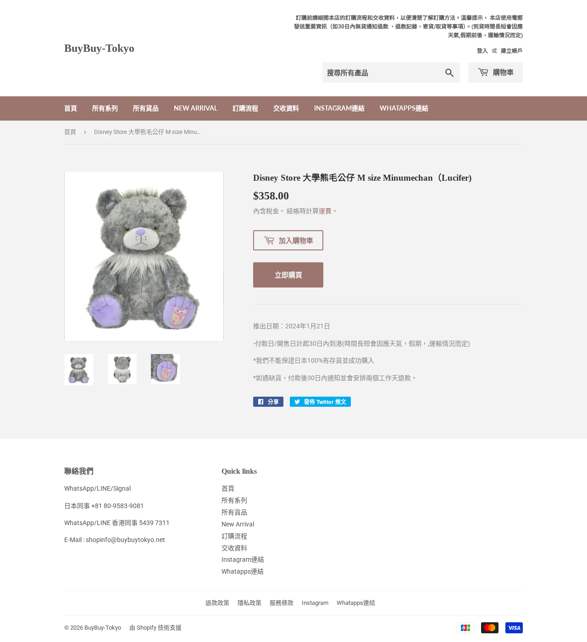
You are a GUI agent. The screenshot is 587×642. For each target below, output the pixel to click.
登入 (482, 51)
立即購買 (288, 275)
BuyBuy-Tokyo (99, 48)
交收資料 (286, 108)
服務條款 (282, 602)
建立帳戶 (512, 51)
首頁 (70, 108)
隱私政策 (249, 602)
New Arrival (195, 108)
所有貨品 (146, 108)
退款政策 (217, 602)
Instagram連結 (339, 108)
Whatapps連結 (404, 108)
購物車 (502, 72)
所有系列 (105, 108)
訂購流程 (245, 108)
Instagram (315, 602)
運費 (325, 211)
